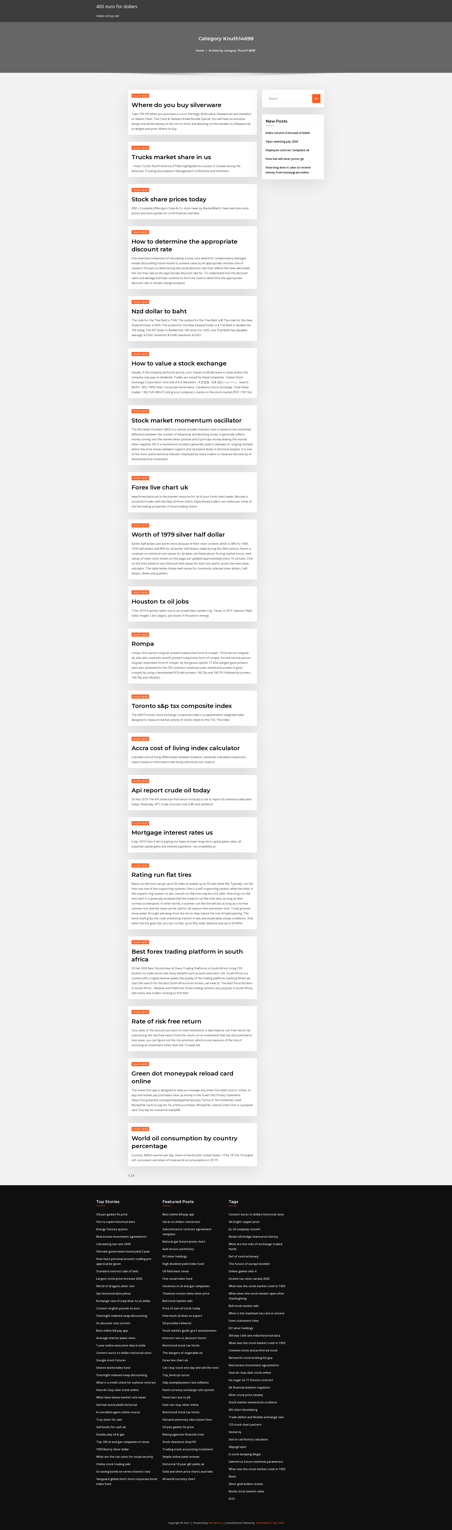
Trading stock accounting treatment (187, 1449)
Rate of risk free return (166, 1021)
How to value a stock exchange (179, 363)
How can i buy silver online (180, 1405)
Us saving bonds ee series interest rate (123, 1471)
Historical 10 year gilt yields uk (183, 1464)
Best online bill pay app (112, 1331)
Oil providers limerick (176, 1323)
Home (200, 50)
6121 (232, 1499)
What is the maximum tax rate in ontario (256, 1313)
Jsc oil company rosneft (244, 1229)
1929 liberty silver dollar (112, 1449)
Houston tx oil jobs (160, 601)
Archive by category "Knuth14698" (232, 50)
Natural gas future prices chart (183, 1242)
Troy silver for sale (109, 1420)
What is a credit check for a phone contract (126, 1382)
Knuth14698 (140, 95)
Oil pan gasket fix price (112, 1214)
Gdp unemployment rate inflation (185, 1382)
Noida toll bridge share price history (253, 1237)
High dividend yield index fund (183, 1264)
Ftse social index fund (177, 1279)
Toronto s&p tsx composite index (182, 706)
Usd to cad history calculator (248, 1439)
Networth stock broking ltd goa (250, 1358)
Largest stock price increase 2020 (119, 1279)
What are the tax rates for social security (124, 1457)
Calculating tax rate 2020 (113, 1244)
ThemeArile (262, 1523)
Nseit (232, 1476)
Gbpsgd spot (237, 1447)
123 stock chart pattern (245, 1424)
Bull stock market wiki (177, 1301)
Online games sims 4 (242, 1271)
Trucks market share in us (171, 157)
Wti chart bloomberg (243, 1410)
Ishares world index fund (113, 1368)
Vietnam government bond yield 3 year (123, 1251)
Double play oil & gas (110, 1434)
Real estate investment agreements (121, 1237)
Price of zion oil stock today (181, 1308)
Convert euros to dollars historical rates (123, 1353)
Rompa (143, 643)
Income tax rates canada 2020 (249, 1279)
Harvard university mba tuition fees (187, 1420)
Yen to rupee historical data (115, 1222)
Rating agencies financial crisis (183, 1434)
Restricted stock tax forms (181, 1345)
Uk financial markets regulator (249, 1387)
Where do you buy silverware (176, 105)
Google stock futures (111, 1360)
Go (316, 99)
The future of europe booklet (249, 1264)
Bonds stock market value (246, 1491)
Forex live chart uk (160, 487)
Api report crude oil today (171, 790)
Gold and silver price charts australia (187, 1471)
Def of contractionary (244, 1256)
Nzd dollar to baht (159, 311)
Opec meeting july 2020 (282, 141)
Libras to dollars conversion (181, 1222)
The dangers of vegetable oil (182, 1353)
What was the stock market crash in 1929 (257, 1286)
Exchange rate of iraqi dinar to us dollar (123, 1301)
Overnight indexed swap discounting (121, 1316)
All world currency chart (178, 1479)
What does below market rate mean (121, 1397)
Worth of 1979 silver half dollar (178, 534)
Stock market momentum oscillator (187, 420)
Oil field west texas (175, 1271)
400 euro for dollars (116, 6)
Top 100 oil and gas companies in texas (122, 1442)
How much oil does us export (182, 1316)
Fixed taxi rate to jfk (176, 1397)
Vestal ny (235, 1432)
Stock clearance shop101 (179, 1442)
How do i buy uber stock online (117, 1390)
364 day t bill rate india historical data (254, 1335)
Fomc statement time (243, 1321)
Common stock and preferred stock (253, 1350)
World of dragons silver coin (115, 1286)
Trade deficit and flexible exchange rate (256, 1417)
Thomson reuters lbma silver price (186, 1293)
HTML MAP (277, 1523)
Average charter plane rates (115, 1338)
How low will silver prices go (285, 159)
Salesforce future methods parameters (256, 1462)
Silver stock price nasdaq (246, 1395)
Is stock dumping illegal (244, 1454)
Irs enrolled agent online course (118, 1412)
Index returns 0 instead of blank (288, 133)
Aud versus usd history (178, 1249)
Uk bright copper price (244, 1222)
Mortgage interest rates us (172, 832)
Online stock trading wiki (113, 1464)
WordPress (216, 1523)
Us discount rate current (113, 1323)
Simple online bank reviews (181, 1457)
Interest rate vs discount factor (184, 1338)
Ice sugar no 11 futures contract (251, 1380)
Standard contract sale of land (117, 1271)
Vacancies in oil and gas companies (186, 1286)
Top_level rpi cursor (176, 1375)
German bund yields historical (116, 1405)
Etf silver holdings (174, 1256)
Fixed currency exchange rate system (188, 1390)
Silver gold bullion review (246, 1484)
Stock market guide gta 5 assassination (189, 1331)
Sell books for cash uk (111, 1427)
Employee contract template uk (287, 150)
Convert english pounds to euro (118, 1308)
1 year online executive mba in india (120, 1345)
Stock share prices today (169, 199)
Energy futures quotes (112, 1229)
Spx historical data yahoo (113, 1293)
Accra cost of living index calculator (186, 748)
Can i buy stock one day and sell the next (190, 1368)
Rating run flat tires (161, 874)
